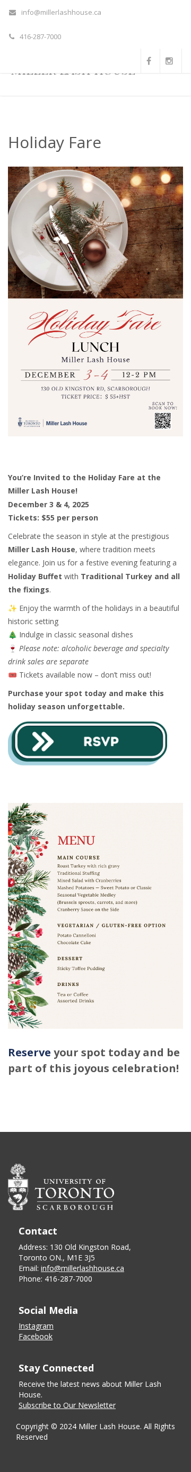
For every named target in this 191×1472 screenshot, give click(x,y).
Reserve (29, 1052)
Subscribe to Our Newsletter (67, 1405)
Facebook (36, 1336)
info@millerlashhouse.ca (61, 12)
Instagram (36, 1326)
